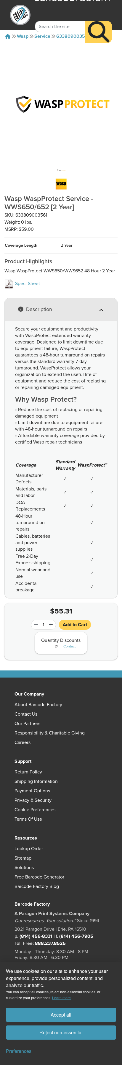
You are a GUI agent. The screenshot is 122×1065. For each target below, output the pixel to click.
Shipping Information (36, 781)
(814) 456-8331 (36, 936)
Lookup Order (29, 848)
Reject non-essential (61, 1032)
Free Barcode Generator (39, 877)
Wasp (22, 36)
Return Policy (28, 772)
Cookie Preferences (35, 809)
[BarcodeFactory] (20, 15)
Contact (69, 646)
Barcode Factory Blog (37, 886)
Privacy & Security (33, 800)
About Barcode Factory (38, 704)
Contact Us (26, 714)
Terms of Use (28, 819)
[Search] (98, 32)
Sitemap (23, 858)
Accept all (61, 1014)
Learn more (61, 997)
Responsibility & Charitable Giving (50, 733)
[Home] (7, 36)
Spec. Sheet (27, 283)
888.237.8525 (50, 943)
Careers (22, 742)
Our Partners (27, 723)
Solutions (24, 867)
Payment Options (32, 790)
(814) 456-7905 (76, 936)
